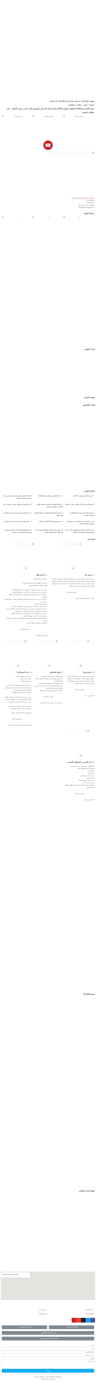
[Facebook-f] (92, 1320)
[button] (48, 54)
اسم (93, 1345)
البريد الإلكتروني (89, 1352)
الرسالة (92, 1358)
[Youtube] (74, 1320)
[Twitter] (88, 1320)
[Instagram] (83, 1320)
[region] (48, 36)
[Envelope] (78, 1320)
